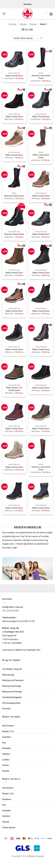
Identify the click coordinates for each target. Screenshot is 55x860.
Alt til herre (7, 787)
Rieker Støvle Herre (14, 75)
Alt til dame (8, 725)
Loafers (6, 759)
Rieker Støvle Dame (41, 116)
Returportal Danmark (13, 680)
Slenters (6, 753)
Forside (12, 24)
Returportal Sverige (12, 691)
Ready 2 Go (8, 731)
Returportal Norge (11, 685)
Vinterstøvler (9, 827)
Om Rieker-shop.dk (12, 668)
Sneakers (6, 736)
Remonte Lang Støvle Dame (41, 76)
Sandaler (6, 748)
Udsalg (22, 24)
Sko (4, 742)
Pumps (5, 765)
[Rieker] (27, 13)
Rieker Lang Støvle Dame (41, 156)
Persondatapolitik (11, 702)
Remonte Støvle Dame (14, 196)
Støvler (33, 24)
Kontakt (6, 708)
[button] (4, 13)
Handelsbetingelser (12, 697)
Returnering (8, 674)
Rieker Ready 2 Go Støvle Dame (14, 388)
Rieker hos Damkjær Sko (28, 649)
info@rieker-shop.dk (12, 606)
